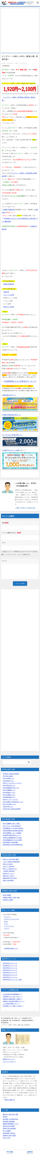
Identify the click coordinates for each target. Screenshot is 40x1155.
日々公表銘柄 (7, 1131)
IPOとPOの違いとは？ (9, 804)
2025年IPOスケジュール (10, 977)
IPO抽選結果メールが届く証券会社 (13, 828)
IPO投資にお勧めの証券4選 (11, 773)
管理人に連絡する (9, 1099)
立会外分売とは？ (8, 806)
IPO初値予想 (6, 65)
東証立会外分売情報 (9, 1126)
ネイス (6, 924)
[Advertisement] (20, 30)
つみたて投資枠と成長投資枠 (11, 861)
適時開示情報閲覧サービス (10, 1124)
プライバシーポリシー (9, 1061)
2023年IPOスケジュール (10, 972)
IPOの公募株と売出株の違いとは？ (13, 802)
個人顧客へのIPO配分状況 (10, 1119)
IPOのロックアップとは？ (10, 799)
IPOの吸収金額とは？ (9, 797)
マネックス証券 (8, 295)
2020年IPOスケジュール (10, 965)
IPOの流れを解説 (8, 776)
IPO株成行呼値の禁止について (12, 835)
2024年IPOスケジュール (10, 975)
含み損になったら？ (9, 873)
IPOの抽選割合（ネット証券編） (12, 833)
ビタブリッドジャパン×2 (11, 919)
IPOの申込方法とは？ (9, 785)
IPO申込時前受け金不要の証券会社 (13, 830)
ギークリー (7, 917)
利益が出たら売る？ (9, 875)
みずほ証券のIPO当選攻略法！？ (12, 994)
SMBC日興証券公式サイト (12, 415)
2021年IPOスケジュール (10, 968)
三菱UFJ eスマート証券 (11, 450)
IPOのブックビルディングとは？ (12, 783)
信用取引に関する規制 (9, 1135)
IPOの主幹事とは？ (8, 778)
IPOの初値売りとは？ (9, 792)
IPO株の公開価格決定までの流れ (12, 837)
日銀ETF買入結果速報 (9, 1128)
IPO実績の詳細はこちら (11, 948)
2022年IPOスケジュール (10, 970)
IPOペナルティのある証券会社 (12, 826)
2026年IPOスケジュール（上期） (12, 979)
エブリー (6, 928)
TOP (17, 1018)
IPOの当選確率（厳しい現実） (12, 823)
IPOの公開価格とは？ (9, 790)
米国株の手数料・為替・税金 (11, 897)
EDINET (5, 1116)
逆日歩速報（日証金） (9, 1133)
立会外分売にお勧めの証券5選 (11, 809)
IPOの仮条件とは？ (8, 781)
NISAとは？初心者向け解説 (11, 859)
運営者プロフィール (9, 1059)
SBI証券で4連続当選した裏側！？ (13, 999)
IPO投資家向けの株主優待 (10, 842)
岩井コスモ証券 (8, 307)
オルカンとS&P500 (8, 866)
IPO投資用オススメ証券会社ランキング (20, 381)
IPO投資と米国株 (8, 900)
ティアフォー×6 (8, 926)
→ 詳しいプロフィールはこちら (25, 508)
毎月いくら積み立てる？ (10, 868)
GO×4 (6, 921)
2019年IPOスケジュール (10, 963)
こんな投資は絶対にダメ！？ (11, 1003)
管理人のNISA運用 (8, 880)
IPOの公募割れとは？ (9, 795)
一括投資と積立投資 (9, 871)
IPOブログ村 (6, 1138)
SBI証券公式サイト (9, 395)
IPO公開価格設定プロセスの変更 (12, 840)
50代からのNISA (7, 864)
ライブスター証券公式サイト (13, 435)
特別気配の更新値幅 (9, 1121)
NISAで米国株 (7, 895)
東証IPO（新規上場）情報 (10, 1114)
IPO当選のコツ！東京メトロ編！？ (13, 1006)
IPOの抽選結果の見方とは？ (11, 787)
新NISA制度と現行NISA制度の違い (13, 844)
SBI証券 (6, 292)
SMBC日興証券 (8, 209)
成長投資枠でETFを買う (10, 878)
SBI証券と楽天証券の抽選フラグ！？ (13, 1001)
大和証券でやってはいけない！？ (12, 996)
